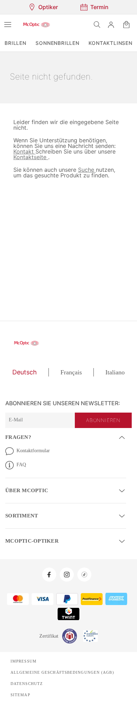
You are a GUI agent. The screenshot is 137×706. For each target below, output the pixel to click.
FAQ (21, 464)
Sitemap (20, 693)
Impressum (23, 659)
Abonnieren (103, 420)
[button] (111, 24)
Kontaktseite (30, 157)
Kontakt (24, 151)
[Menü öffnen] (7, 24)
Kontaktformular (35, 450)
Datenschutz (26, 682)
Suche (84, 169)
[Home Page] (36, 25)
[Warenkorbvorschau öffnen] (126, 24)
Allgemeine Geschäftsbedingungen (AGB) (60, 670)
